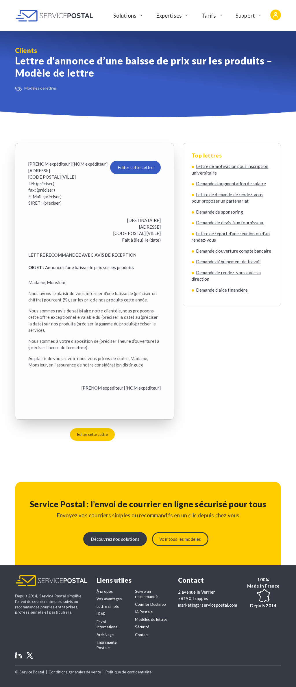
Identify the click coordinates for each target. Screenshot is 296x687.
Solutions (124, 15)
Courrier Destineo (150, 604)
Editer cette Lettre (135, 167)
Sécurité (142, 627)
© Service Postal (29, 672)
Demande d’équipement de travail (228, 261)
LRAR (101, 614)
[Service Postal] (54, 16)
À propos (105, 591)
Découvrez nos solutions (115, 539)
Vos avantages (109, 599)
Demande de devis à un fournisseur (230, 222)
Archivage (105, 634)
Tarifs (208, 15)
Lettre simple (108, 606)
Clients (26, 50)
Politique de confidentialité (129, 672)
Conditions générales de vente (75, 672)
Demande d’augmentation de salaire (231, 183)
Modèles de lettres (40, 88)
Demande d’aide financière (222, 289)
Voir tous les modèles (180, 539)
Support (245, 15)
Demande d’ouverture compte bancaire (233, 250)
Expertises (169, 15)
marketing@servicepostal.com (207, 605)
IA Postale (144, 612)
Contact (142, 634)
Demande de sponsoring (219, 211)
